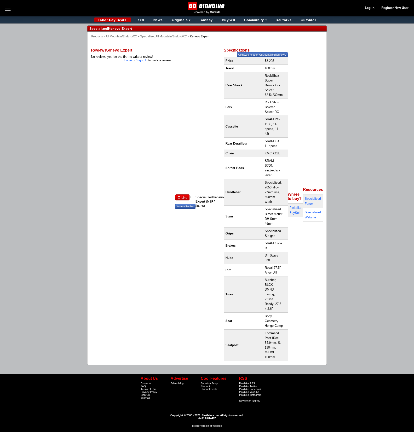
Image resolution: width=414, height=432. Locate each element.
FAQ (143, 386)
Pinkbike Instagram (250, 394)
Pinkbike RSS (247, 383)
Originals (180, 20)
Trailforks (283, 20)
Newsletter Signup (249, 400)
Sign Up (141, 60)
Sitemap (145, 397)
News (158, 20)
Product (205, 386)
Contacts (146, 383)
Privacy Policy (149, 392)
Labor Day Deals (112, 20)
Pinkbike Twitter (248, 386)
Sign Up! (145, 394)
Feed (140, 20)
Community (254, 20)
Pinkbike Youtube (249, 392)
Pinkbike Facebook (250, 389)
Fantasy (206, 20)
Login (128, 60)
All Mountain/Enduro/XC (121, 36)
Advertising (177, 383)
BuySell (228, 20)
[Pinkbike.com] (207, 6)
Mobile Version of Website (207, 425)
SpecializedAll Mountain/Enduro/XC (163, 36)
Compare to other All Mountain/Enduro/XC (262, 54)
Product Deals (209, 389)
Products (97, 36)
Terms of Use (148, 389)
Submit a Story (209, 383)
